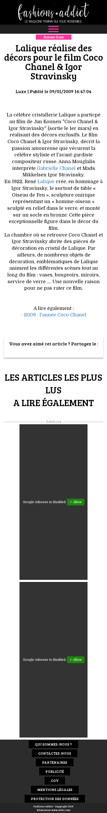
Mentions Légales (54, 789)
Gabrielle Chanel (56, 168)
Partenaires (54, 762)
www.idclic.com (60, 810)
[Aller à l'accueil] (53, 12)
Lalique (46, 181)
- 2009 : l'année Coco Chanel (53, 314)
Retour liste (54, 36)
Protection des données (55, 798)
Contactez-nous (54, 753)
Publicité (54, 771)
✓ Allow (76, 502)
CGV (55, 780)
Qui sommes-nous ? (53, 744)
